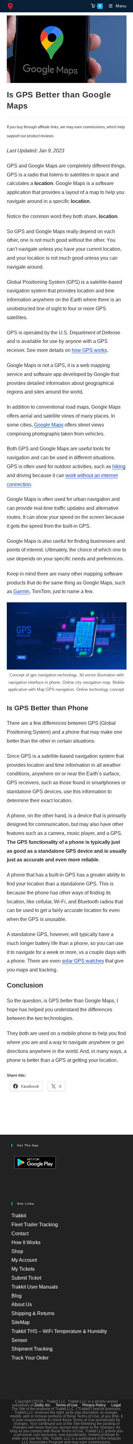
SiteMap (20, 1322)
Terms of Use (67, 1405)
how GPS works (89, 350)
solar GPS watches (83, 960)
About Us (21, 1304)
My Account (24, 1260)
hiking (119, 466)
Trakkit (18, 1215)
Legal (116, 1405)
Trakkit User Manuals (34, 1286)
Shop (17, 1251)
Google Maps (48, 424)
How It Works (26, 1242)
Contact (19, 1233)
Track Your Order (30, 1357)
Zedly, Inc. (42, 1405)
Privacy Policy (94, 1405)
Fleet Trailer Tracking (34, 1224)
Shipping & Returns (32, 1313)
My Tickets (23, 1269)
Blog (16, 1295)
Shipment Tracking (32, 1348)
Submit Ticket (26, 1278)
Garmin (21, 591)
